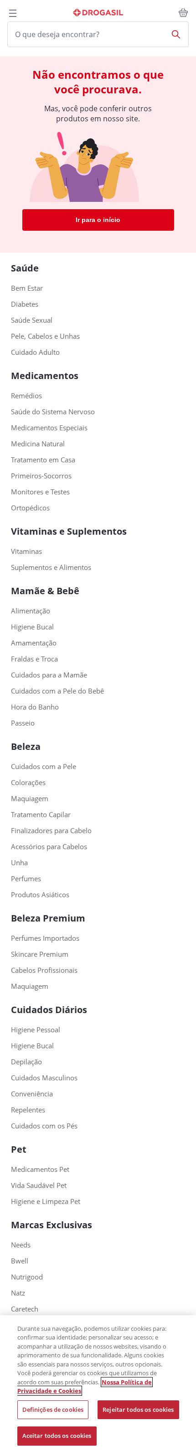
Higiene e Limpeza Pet (45, 1201)
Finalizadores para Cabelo (51, 830)
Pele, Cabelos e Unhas (45, 336)
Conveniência (32, 1093)
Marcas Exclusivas (51, 1225)
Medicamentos (44, 375)
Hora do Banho (35, 707)
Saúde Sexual (31, 320)
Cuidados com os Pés (44, 1125)
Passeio (23, 723)
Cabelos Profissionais (44, 970)
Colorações (28, 782)
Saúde (25, 268)
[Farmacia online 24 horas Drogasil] (98, 13)
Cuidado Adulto (35, 352)
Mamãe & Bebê (45, 591)
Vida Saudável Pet (39, 1185)
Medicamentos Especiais (49, 427)
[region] (98, 1384)
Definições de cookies (53, 1409)
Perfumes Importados (45, 938)
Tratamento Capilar (41, 814)
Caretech (24, 1309)
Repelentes (28, 1109)
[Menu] (12, 13)
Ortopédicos (30, 507)
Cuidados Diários (49, 1009)
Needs (21, 1245)
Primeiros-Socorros (41, 475)
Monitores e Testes (40, 491)
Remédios (26, 395)
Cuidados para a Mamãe (49, 675)
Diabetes (24, 304)
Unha (19, 862)
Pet (18, 1149)
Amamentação (34, 643)
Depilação (26, 1061)
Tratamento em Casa (43, 459)
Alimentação (30, 610)
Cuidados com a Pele (43, 766)
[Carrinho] (183, 13)
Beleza (26, 746)
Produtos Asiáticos (40, 894)
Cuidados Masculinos (44, 1077)
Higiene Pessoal (35, 1029)
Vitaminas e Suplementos (69, 531)
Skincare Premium (39, 954)
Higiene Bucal (32, 626)
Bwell (19, 1261)
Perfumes (26, 878)
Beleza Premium (48, 918)
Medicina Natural (38, 443)
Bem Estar (27, 288)
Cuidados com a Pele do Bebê (57, 691)
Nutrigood (27, 1277)
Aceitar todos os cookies (57, 1435)
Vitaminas (26, 551)
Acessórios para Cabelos (49, 846)
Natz (18, 1293)
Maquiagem (29, 798)
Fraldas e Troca (34, 659)
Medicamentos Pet (40, 1169)
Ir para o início (98, 219)
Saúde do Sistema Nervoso (53, 411)
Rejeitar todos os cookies (138, 1409)
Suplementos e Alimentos (51, 567)
